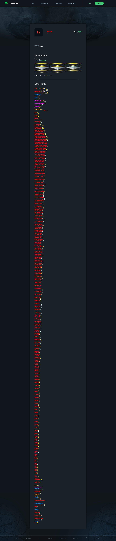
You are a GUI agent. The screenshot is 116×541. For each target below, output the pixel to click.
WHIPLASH (37, 493)
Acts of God (38, 94)
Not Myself (37, 342)
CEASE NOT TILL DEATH (40, 149)
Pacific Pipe (37, 512)
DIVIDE (36, 390)
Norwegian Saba (39, 246)
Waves (36, 452)
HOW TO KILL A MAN (40, 158)
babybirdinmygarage (40, 184)
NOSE (36, 454)
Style (36, 467)
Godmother (38, 328)
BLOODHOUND (38, 231)
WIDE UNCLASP (38, 211)
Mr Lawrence (38, 294)
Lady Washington (39, 217)
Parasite (37, 406)
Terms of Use (75, 538)
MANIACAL (37, 300)
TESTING (37, 352)
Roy (36, 511)
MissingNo (37, 349)
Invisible (37, 388)
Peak (36, 506)
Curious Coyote (39, 490)
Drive (36, 461)
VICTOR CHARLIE (39, 185)
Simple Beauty (38, 125)
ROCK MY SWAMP (39, 187)
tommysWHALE (38, 236)
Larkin (36, 433)
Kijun (36, 496)
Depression (37, 491)
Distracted (37, 499)
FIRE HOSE (37, 306)
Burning (37, 502)
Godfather (37, 91)
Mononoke (37, 121)
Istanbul (37, 403)
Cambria (37, 379)
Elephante (37, 119)
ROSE (36, 88)
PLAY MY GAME (38, 206)
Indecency (37, 357)
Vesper (36, 434)
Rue (36, 475)
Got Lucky (37, 345)
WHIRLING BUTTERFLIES (40, 148)
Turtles (36, 430)
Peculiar (37, 400)
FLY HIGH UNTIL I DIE (40, 154)
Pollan (36, 451)
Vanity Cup (37, 331)
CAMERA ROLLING (39, 179)
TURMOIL (37, 330)
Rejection (37, 369)
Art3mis (37, 96)
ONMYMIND (38, 287)
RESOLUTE (37, 482)
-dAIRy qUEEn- (38, 248)
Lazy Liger (37, 337)
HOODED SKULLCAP (40, 167)
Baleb (36, 115)
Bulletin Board (72, 3)
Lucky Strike (38, 484)
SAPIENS (37, 361)
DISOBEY (37, 348)
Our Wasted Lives (39, 212)
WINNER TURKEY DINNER (41, 145)
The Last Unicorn (39, 221)
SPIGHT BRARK (38, 215)
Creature (37, 378)
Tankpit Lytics (38, 282)
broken (36, 497)
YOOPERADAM (38, 227)
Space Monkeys (38, 266)
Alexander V (38, 303)
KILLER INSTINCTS (39, 131)
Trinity (36, 439)
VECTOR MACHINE (39, 178)
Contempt (37, 358)
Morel (36, 460)
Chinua (36, 424)
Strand (36, 436)
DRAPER (37, 363)
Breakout (37, 372)
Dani (36, 523)
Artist (36, 476)
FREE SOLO (37, 299)
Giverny (37, 399)
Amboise (37, 381)
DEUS (36, 458)
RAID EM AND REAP (39, 133)
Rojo (36, 470)
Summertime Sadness (40, 500)
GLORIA (37, 118)
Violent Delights (39, 249)
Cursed (36, 425)
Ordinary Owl (38, 100)
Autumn (37, 402)
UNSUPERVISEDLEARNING (41, 140)
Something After (39, 240)
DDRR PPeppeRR (39, 208)
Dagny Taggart (38, 127)
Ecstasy (36, 521)
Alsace (36, 448)
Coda (36, 508)
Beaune (37, 420)
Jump (36, 517)
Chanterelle (38, 327)
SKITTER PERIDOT (39, 181)
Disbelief (37, 385)
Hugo (36, 463)
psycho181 (37, 351)
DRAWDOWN (38, 281)
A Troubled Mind (39, 225)
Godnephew (38, 321)
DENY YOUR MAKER (39, 134)
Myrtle (36, 440)
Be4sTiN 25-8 (38, 297)
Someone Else (38, 291)
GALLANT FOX (38, 234)
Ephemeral (37, 339)
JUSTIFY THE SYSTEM (40, 155)
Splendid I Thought (39, 199)
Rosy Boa (37, 370)
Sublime (37, 408)
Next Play (37, 366)
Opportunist (38, 314)
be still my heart (39, 252)
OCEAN (36, 391)
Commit (37, 509)
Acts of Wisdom (39, 255)
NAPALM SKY (38, 267)
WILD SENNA (38, 273)
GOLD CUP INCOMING (40, 136)
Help (39, 538)
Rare (36, 469)
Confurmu (37, 346)
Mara (36, 114)
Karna (36, 449)
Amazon (37, 396)
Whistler (37, 384)
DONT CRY (37, 315)
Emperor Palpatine (39, 130)
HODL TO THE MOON (40, 160)
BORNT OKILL (38, 242)
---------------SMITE (40, 111)
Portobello (37, 354)
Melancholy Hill (38, 251)
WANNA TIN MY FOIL (40, 164)
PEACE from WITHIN (40, 170)
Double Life (37, 320)
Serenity (37, 397)
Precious (37, 393)
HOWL (36, 418)
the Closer (37, 106)
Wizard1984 (38, 316)
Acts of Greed (38, 293)
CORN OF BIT (38, 269)
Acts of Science (38, 275)
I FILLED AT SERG (39, 188)
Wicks (36, 97)
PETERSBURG (38, 254)
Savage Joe (38, 340)
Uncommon (37, 124)
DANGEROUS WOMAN (40, 157)
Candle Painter (38, 272)
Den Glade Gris (38, 263)
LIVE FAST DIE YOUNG (40, 152)
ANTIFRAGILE (38, 245)
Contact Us (50, 538)
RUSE (36, 116)
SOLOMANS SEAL (39, 193)
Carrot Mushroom (39, 205)
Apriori (36, 415)
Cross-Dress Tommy (40, 103)
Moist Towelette (39, 261)
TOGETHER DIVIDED (39, 163)
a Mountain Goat (39, 230)
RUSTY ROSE (38, 276)
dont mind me (38, 288)
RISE (36, 112)
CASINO (37, 375)
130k (36, 473)
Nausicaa (37, 376)
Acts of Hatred (38, 278)
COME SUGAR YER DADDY (41, 143)
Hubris (36, 485)
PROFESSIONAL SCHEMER (41, 142)
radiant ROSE (38, 105)
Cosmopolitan (38, 290)
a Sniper (37, 394)
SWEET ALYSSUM (39, 194)
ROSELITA (37, 318)
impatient (37, 488)
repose (36, 446)
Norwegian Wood (39, 503)
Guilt (36, 466)
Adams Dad (38, 322)
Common (37, 373)
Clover (36, 442)
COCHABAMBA (38, 224)
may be (36, 429)
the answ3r (37, 122)
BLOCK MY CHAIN (39, 182)
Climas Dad (38, 326)
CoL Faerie (37, 520)
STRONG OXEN (38, 128)
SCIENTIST (37, 312)
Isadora (37, 414)
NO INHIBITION (38, 214)
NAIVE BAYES (38, 258)
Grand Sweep (38, 296)
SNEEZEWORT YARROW (40, 137)
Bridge (36, 443)
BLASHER (37, 334)
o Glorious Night (39, 239)
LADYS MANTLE (38, 203)
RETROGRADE (38, 237)
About (18, 538)
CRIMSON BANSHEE (39, 172)
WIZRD (36, 405)
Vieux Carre (38, 311)
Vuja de (37, 417)
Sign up (99, 3)
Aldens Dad (37, 324)
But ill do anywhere (39, 197)
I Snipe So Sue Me (39, 209)
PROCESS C (38, 302)
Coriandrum (38, 308)
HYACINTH (37, 309)
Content (37, 514)
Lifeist (36, 455)
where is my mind (39, 518)
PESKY (36, 409)
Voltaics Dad (38, 305)
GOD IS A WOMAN (39, 191)
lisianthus (37, 367)
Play (33, 3)
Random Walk (38, 487)
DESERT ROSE (38, 109)
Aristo (36, 457)
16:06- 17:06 (44, 60)
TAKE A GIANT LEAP (39, 169)
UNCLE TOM (38, 284)
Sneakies (37, 387)
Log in (90, 3)
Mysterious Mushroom (40, 173)
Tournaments (58, 3)
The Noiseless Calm (39, 200)
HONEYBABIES (38, 233)
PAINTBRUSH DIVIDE (40, 161)
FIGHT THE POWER (39, 175)
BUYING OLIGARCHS (40, 166)
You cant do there (39, 223)
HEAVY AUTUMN (39, 202)
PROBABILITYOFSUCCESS (41, 146)
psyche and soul (39, 260)
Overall (79, 31)
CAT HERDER (38, 270)
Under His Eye (38, 279)
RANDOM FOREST (39, 190)
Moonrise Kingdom (39, 505)
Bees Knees (37, 333)
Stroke (36, 445)
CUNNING (37, 336)
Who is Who (38, 481)
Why (36, 472)
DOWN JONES (38, 264)
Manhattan (37, 479)
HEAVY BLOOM (38, 218)
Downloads (28, 538)
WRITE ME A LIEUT (39, 176)
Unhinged (37, 364)
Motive (36, 431)
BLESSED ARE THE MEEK (40, 139)
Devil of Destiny (38, 257)
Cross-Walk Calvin (39, 102)
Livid (36, 464)
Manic (36, 99)
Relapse (37, 411)
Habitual (37, 382)
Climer (36, 437)
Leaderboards (44, 3)
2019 (80, 33)
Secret (36, 478)
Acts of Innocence (39, 219)
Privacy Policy (62, 538)
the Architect (38, 90)
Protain (36, 423)
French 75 (37, 355)
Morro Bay (37, 343)
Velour (36, 108)
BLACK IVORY (38, 243)
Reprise (36, 412)
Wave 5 (37, 427)
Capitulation (38, 515)
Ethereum (37, 360)
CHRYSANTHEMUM (39, 93)
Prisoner (37, 494)
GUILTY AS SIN (38, 228)
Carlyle (36, 421)
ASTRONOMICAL (39, 196)
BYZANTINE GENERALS (40, 151)
